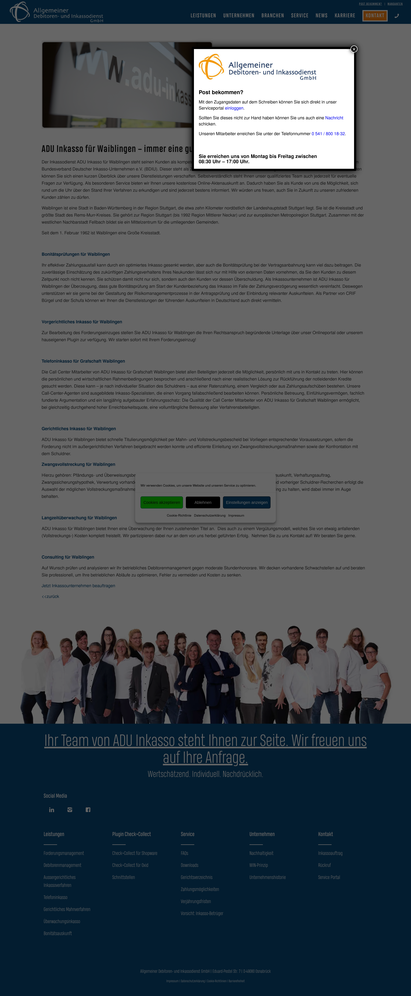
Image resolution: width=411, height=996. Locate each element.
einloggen (234, 108)
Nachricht (334, 117)
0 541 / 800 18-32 (328, 133)
